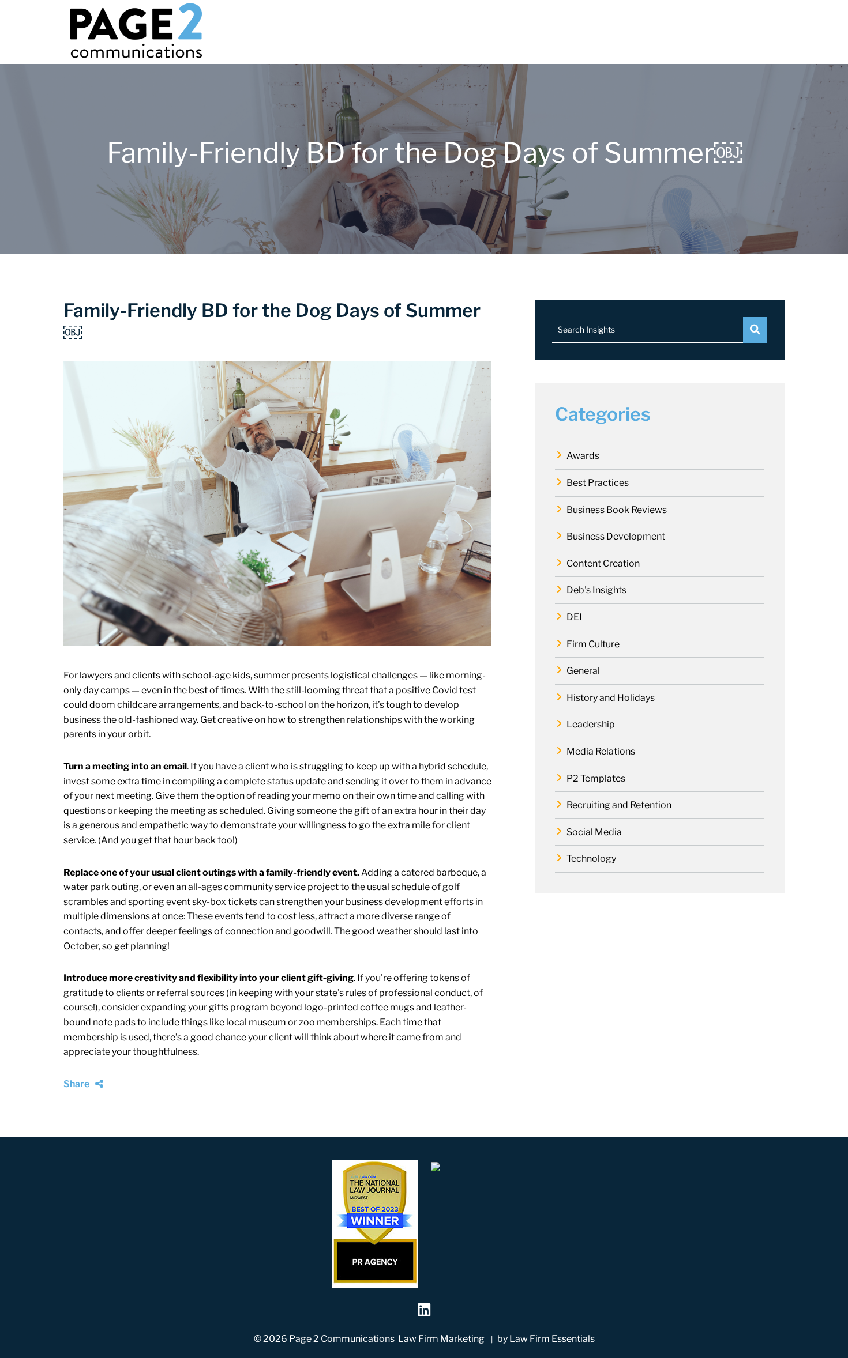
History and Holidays (610, 697)
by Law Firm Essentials (546, 1338)
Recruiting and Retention (618, 804)
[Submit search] (755, 330)
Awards (582, 455)
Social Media (594, 832)
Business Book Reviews (616, 509)
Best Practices (597, 482)
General (583, 670)
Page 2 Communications (342, 1338)
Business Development (615, 536)
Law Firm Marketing (441, 1338)
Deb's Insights (596, 589)
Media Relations (600, 751)
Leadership (590, 724)
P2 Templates (595, 778)
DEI (574, 617)
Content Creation (603, 563)
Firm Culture (593, 644)
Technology (591, 858)
